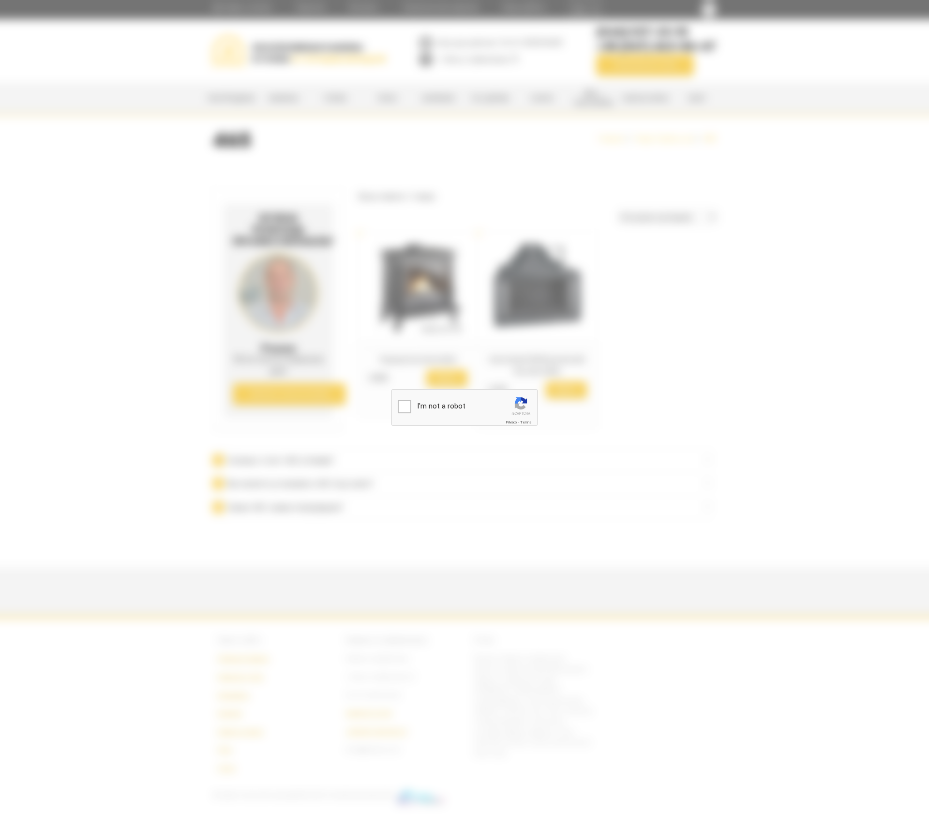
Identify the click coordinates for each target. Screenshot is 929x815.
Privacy (511, 422)
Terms (526, 422)
